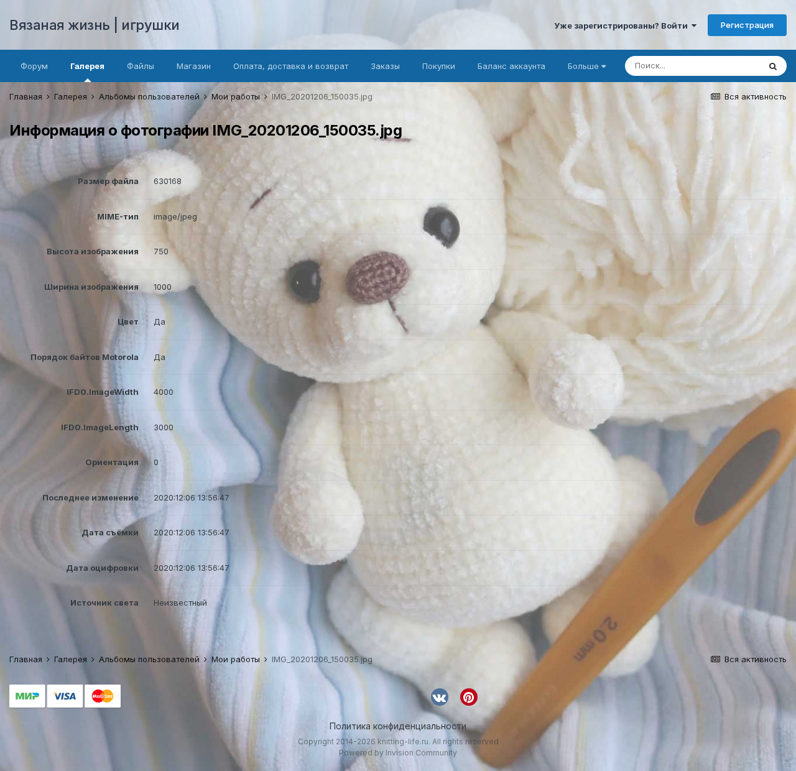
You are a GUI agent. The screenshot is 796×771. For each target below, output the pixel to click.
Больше (583, 66)
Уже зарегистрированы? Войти (623, 25)
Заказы (385, 66)
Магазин (194, 66)
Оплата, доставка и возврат (290, 66)
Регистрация (747, 25)
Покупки (438, 66)
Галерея (87, 66)
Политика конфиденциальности (398, 726)
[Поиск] (773, 66)
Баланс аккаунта (511, 66)
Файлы (140, 66)
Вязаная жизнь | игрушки (94, 25)
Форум (34, 66)
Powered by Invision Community (398, 752)
